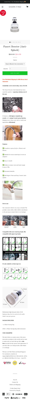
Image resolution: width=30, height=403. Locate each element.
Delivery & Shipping (15, 384)
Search (15, 379)
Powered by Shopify (15, 390)
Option (15, 60)
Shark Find (15, 7)
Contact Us (15, 382)
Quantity (5, 68)
